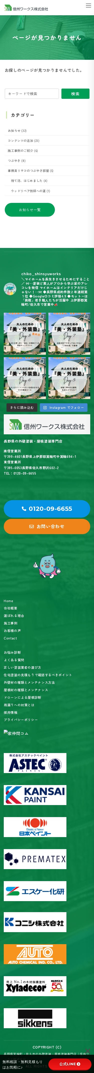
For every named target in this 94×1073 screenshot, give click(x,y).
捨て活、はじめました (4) (29, 180)
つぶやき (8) (17, 160)
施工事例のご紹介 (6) (23, 150)
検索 (75, 94)
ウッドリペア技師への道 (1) (30, 191)
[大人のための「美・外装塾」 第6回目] (25, 378)
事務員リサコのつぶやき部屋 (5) (31, 170)
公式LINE (67, 1064)
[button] (30, 210)
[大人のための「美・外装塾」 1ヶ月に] (25, 334)
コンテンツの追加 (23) (23, 140)
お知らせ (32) (17, 130)
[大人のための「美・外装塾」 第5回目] (69, 378)
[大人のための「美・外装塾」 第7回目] (69, 334)
